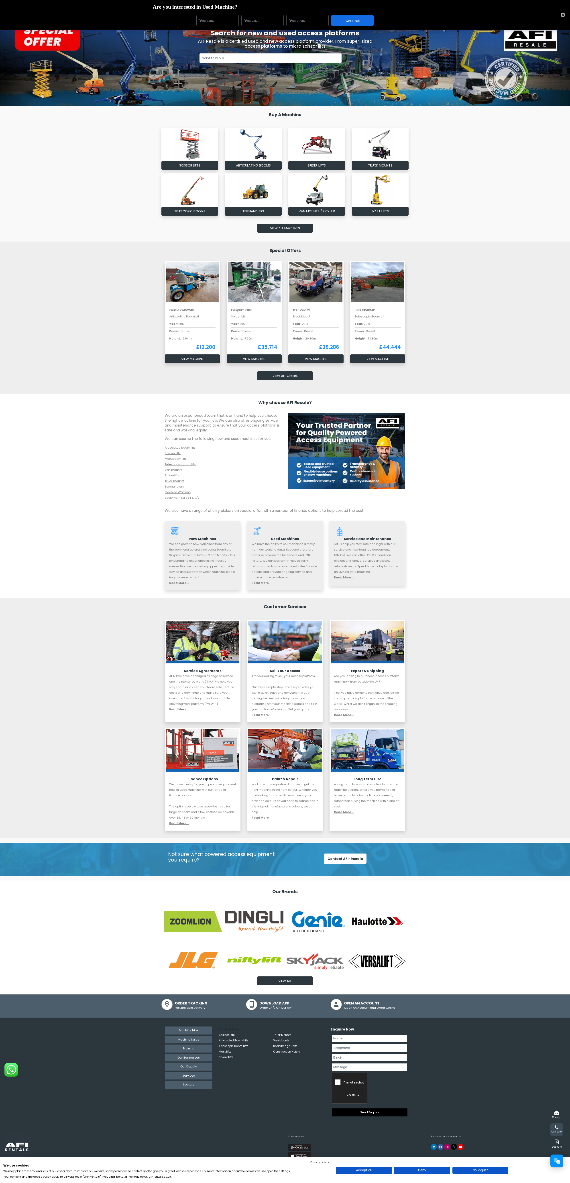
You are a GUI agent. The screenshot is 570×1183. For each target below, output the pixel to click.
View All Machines (285, 228)
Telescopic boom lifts (180, 464)
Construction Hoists (286, 1051)
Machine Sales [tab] (188, 1039)
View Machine (192, 359)
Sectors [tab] (188, 1084)
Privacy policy (319, 1162)
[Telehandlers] (253, 190)
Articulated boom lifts (180, 447)
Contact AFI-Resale (345, 858)
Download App (296, 1136)
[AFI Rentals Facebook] (441, 1147)
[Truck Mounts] (380, 144)
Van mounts (173, 470)
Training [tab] (188, 1048)
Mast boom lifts (176, 459)
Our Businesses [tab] (188, 1057)
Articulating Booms (253, 165)
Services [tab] (188, 1075)
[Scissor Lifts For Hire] (190, 144)
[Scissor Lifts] (202, 642)
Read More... (179, 583)
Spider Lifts (317, 165)
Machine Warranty (178, 492)
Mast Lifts (380, 211)
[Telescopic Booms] (190, 190)
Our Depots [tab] (188, 1066)
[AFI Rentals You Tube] (461, 1147)
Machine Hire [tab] (188, 1030)
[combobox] (270, 58)
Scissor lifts (173, 453)
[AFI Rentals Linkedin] (434, 1147)
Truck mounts (174, 481)
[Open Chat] (556, 1161)
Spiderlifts (172, 475)
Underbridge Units (285, 1046)
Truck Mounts (380, 165)
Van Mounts (281, 1040)
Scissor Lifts (189, 165)
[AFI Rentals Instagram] (447, 1147)
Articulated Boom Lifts (233, 1040)
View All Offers (285, 376)
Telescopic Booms (189, 211)
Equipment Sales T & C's (182, 498)
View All (285, 981)
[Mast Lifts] (380, 190)
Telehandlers (253, 211)
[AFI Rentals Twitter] (454, 1147)
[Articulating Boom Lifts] (253, 144)
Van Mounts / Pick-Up (317, 211)
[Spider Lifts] (317, 144)
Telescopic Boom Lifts (233, 1046)
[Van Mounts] (317, 190)
